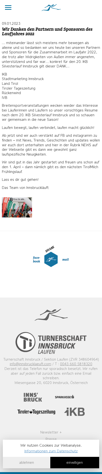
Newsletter (49, 432)
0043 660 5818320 (76, 364)
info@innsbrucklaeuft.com (30, 364)
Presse (51, 439)
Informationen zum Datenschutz (51, 451)
